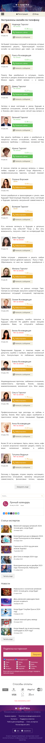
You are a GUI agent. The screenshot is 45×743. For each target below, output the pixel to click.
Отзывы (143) (5, 435)
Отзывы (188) (5, 404)
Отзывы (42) (4, 66)
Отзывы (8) (4, 280)
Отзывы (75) (4, 35)
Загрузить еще (22, 487)
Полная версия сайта (23, 725)
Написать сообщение (22, 37)
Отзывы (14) (4, 249)
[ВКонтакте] (4, 513)
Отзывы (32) (4, 342)
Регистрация (22, 14)
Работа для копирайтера (15, 722)
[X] (11, 513)
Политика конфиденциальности (29, 716)
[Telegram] (18, 513)
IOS (17, 731)
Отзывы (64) (4, 466)
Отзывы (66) (4, 97)
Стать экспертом (32, 722)
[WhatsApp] (16, 513)
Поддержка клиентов (27, 719)
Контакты (14, 719)
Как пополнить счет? (22, 701)
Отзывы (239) (5, 311)
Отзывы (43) (4, 128)
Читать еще (7, 576)
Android (27, 731)
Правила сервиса (10, 716)
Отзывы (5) (4, 159)
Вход (36, 14)
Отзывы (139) (5, 373)
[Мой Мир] (9, 513)
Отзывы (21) (4, 218)
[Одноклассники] (6, 513)
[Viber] (14, 513)
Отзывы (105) (5, 190)
